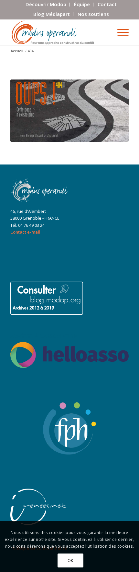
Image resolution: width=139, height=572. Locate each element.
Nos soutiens (93, 14)
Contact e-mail (25, 232)
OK (70, 560)
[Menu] (120, 32)
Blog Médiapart (51, 14)
